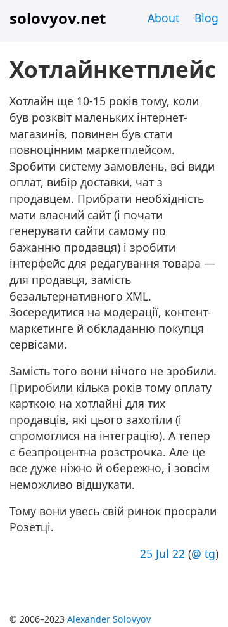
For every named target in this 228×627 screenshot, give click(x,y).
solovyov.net (58, 18)
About (163, 17)
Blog (206, 17)
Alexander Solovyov (109, 619)
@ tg (203, 553)
